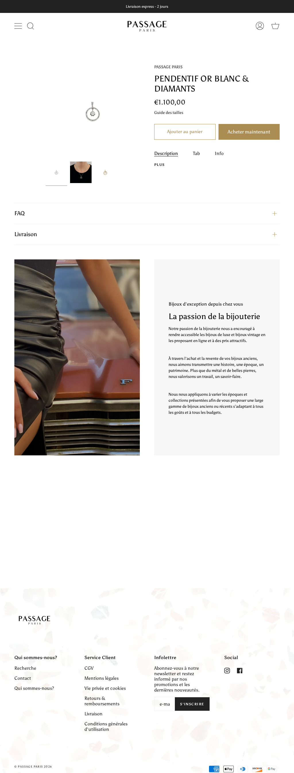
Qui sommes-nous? (34, 688)
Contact (22, 678)
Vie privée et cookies (105, 688)
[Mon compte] (260, 25)
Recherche (25, 668)
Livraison (25, 234)
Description (166, 153)
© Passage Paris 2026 (33, 766)
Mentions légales (101, 678)
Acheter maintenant (249, 132)
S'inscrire (192, 704)
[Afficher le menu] (18, 26)
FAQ (19, 213)
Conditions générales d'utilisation (105, 726)
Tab (196, 153)
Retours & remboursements (101, 701)
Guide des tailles (168, 112)
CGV (89, 668)
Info (219, 153)
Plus (159, 164)
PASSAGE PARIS (168, 67)
